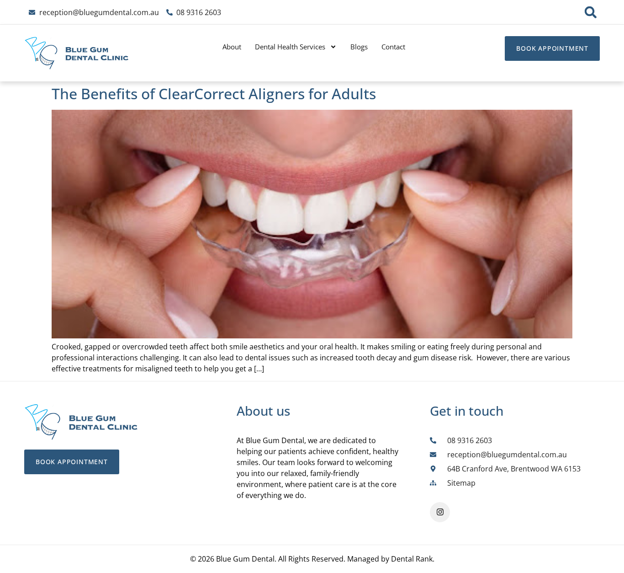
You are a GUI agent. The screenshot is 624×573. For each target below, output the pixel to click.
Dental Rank (412, 559)
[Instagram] (440, 512)
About (231, 46)
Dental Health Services (290, 46)
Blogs (359, 46)
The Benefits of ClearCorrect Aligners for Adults (214, 93)
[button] (590, 12)
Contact (393, 46)
